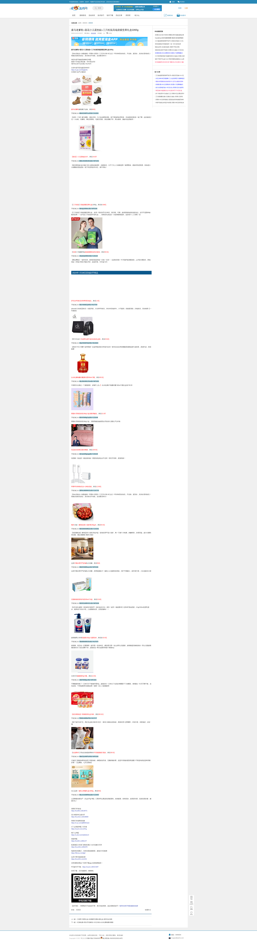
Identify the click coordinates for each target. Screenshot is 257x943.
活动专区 (92, 15)
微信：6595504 (176, 935)
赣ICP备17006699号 (94, 938)
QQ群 (173, 2)
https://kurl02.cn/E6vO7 (79, 841)
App (191, 899)
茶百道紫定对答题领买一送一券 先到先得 (168, 44)
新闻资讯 (83, 15)
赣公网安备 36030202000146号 (112, 938)
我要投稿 (170, 15)
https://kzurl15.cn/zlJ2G (79, 859)
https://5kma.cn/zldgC (78, 853)
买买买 (128, 15)
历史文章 (119, 15)
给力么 (137, 15)
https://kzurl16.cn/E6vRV (79, 847)
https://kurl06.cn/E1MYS (79, 811)
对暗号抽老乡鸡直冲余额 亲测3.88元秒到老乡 (170, 102)
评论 (191, 914)
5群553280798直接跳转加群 (128, 906)
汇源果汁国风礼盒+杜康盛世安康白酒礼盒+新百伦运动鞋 (94, 919)
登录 (180, 8)
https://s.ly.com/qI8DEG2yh (80, 823)
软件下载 (110, 15)
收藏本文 (148, 910)
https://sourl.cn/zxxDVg (79, 829)
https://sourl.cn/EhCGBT (90, 867)
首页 (73, 15)
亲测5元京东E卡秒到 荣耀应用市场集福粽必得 (169, 35)
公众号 (191, 904)
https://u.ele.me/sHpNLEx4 (80, 835)
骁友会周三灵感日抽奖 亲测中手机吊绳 (167, 47)
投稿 (191, 909)
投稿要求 (183, 15)
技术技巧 (101, 15)
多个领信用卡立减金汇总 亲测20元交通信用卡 (170, 93)
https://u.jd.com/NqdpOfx (79, 70)
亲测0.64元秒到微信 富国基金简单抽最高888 (170, 99)
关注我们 (182, 2)
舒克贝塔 (93, 33)
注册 (186, 8)
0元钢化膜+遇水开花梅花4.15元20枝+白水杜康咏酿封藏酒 (95, 922)
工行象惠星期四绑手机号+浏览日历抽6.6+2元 (170, 75)
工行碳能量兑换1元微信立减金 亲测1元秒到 (169, 96)
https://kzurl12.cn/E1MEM (79, 817)
